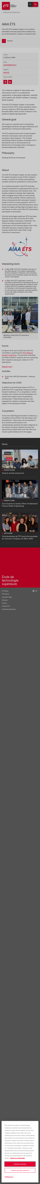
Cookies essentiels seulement (20, 1170)
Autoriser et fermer (20, 1164)
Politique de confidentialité (17, 1158)
